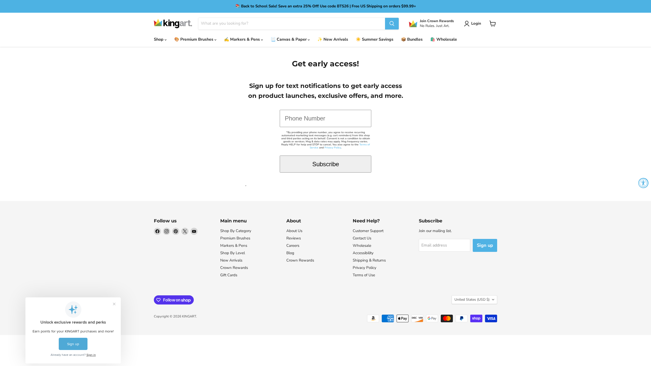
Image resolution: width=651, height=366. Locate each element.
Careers (292, 245)
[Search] (392, 23)
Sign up (485, 245)
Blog (290, 252)
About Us (294, 230)
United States (472, 299)
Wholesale (362, 245)
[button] (473, 24)
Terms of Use (364, 275)
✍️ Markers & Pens (242, 39)
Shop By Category (235, 230)
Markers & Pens (233, 245)
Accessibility (363, 252)
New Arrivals (231, 260)
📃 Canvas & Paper (289, 39)
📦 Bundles (412, 39)
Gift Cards (228, 275)
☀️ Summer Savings (374, 39)
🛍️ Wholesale (443, 39)
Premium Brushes (235, 238)
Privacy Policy (332, 147)
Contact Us (362, 238)
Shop (159, 39)
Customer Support (368, 230)
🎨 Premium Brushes (194, 39)
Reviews (293, 238)
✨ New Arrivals (332, 39)
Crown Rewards (234, 267)
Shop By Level (232, 252)
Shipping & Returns (369, 260)
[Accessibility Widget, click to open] (643, 183)
